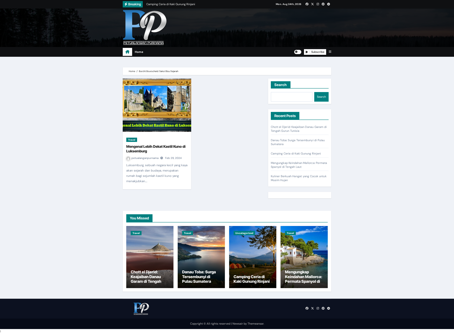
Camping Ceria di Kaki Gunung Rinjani (296, 153)
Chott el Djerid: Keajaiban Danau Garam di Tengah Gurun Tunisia (299, 129)
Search (280, 85)
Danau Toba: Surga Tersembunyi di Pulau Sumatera (199, 277)
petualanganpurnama (145, 158)
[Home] (127, 52)
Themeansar (256, 323)
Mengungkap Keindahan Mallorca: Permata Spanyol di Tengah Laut (299, 165)
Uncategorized (244, 233)
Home (139, 52)
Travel (131, 139)
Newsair (237, 323)
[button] (330, 51)
